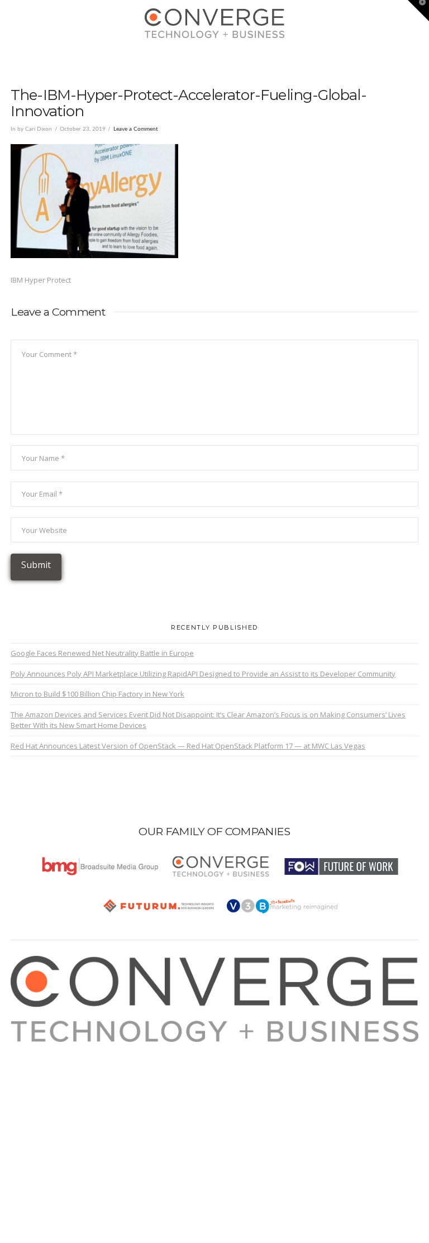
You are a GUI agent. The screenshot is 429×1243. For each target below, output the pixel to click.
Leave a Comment (135, 129)
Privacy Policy (46, 1087)
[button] (215, 56)
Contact (36, 1113)
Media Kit (38, 1061)
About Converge (50, 1048)
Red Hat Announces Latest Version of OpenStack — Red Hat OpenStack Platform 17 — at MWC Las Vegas (188, 746)
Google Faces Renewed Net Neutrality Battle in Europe (102, 653)
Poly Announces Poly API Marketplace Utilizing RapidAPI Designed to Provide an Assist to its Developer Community (203, 674)
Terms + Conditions (55, 1074)
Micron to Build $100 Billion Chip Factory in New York (97, 694)
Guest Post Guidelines (61, 1101)
